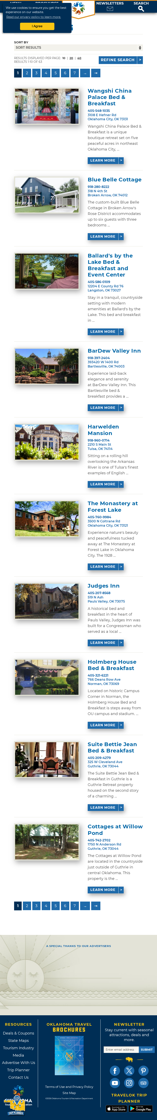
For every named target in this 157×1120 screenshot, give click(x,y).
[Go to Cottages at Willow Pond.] (47, 841)
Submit (147, 1049)
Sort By (21, 42)
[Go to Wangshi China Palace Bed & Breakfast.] (47, 106)
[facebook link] (115, 1071)
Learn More (103, 160)
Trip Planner (18, 1070)
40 (79, 58)
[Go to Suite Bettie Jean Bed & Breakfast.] (47, 759)
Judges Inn (104, 586)
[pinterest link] (143, 1071)
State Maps (18, 1040)
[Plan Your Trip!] (15, 1105)
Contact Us (18, 1077)
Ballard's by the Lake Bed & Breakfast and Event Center (110, 265)
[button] (141, 7)
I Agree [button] (37, 26)
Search (141, 3)
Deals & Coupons (18, 1033)
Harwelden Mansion (103, 430)
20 (71, 58)
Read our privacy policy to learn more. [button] (33, 17)
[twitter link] (129, 1071)
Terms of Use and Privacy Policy (69, 1087)
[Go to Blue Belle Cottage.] (47, 195)
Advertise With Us (18, 1062)
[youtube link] (115, 1083)
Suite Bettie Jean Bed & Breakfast (112, 747)
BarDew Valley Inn (114, 351)
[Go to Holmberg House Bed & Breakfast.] (47, 677)
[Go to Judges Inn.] (47, 601)
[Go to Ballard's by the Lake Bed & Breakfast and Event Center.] (47, 271)
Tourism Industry (18, 1048)
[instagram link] (129, 1083)
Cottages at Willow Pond (115, 829)
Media (18, 1055)
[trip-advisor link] (143, 1083)
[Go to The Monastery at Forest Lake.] (47, 518)
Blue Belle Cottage (115, 180)
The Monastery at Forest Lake (113, 506)
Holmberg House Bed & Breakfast (112, 665)
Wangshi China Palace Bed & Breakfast (110, 97)
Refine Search (118, 60)
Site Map (69, 1093)
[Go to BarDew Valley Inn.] (47, 366)
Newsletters (110, 3)
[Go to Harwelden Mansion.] (47, 442)
